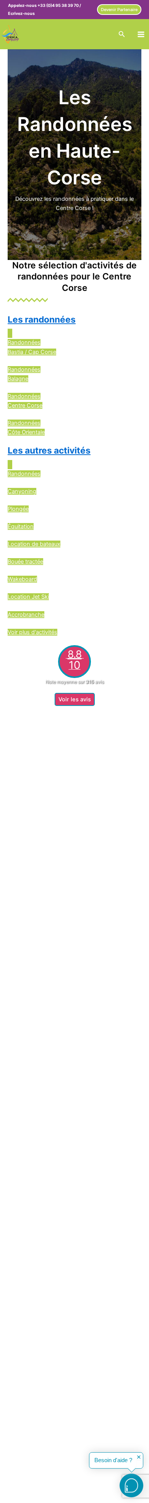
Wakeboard (22, 579)
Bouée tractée (25, 561)
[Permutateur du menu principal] (141, 34)
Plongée (18, 508)
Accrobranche (26, 614)
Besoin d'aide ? (113, 1460)
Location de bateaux (34, 544)
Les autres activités (49, 450)
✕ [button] (138, 1457)
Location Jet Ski (28, 596)
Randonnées (24, 473)
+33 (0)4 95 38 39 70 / (59, 5)
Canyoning (22, 491)
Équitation (21, 526)
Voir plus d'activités (32, 632)
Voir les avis (74, 699)
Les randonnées (42, 319)
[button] (119, 9)
